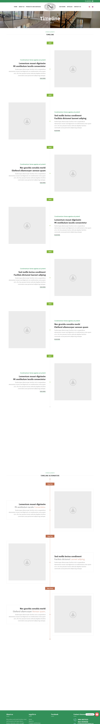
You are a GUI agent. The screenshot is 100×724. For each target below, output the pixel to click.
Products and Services (35, 723)
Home (47, 22)
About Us (31, 721)
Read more (43, 78)
